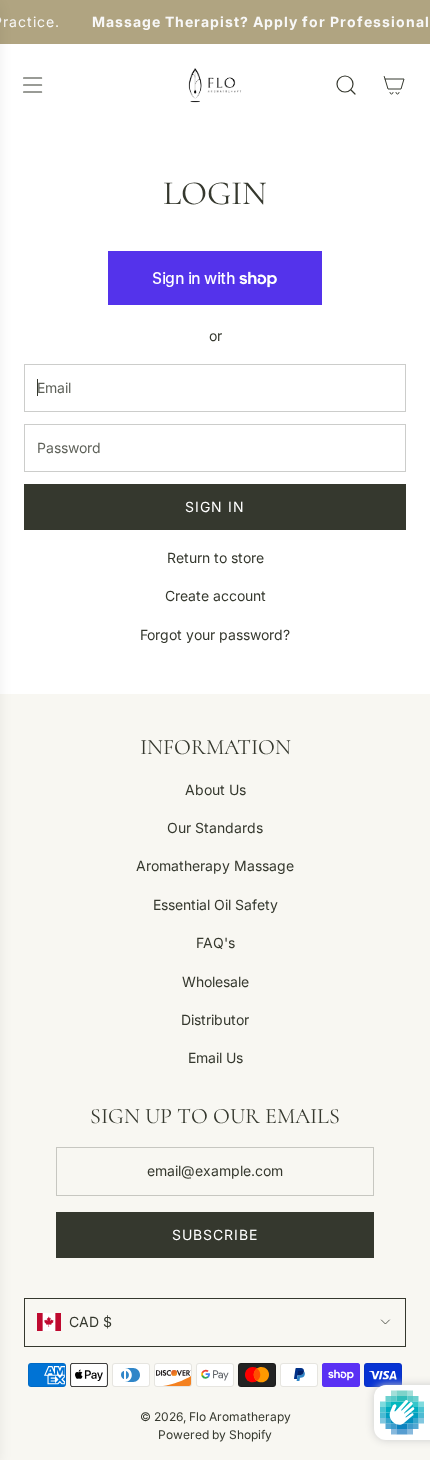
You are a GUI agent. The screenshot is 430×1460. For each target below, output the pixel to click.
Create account (215, 595)
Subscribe (215, 1234)
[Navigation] (32, 85)
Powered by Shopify (215, 1434)
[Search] (346, 85)
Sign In (215, 506)
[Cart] (394, 85)
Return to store (215, 557)
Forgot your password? (215, 634)
